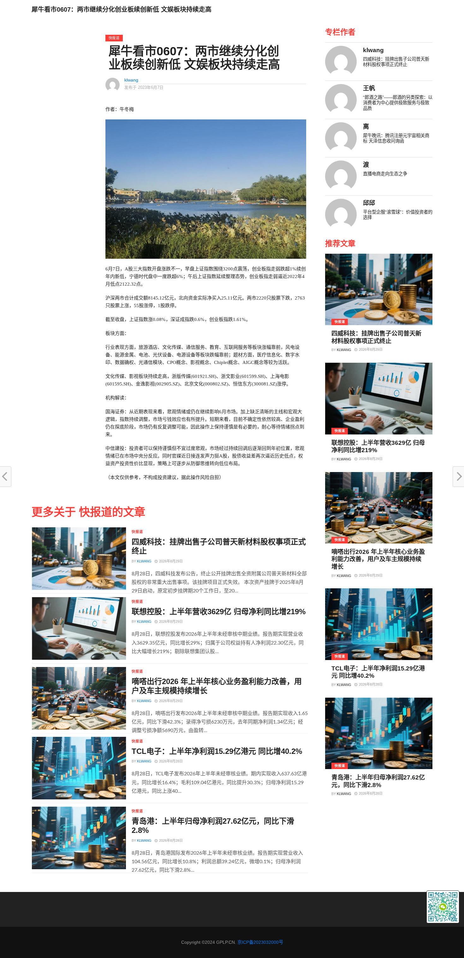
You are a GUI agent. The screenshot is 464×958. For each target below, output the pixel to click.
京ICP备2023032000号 (260, 942)
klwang (131, 79)
